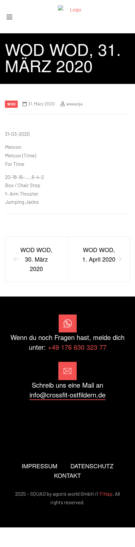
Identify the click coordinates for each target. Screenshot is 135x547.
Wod (11, 104)
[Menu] (12, 17)
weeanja (74, 103)
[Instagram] (67, 418)
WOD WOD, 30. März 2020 (36, 259)
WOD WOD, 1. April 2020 (98, 254)
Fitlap (106, 494)
